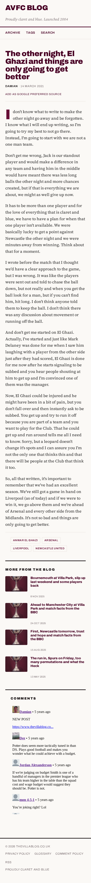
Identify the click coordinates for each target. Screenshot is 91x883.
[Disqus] (45, 759)
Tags (30, 32)
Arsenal (51, 540)
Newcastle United (50, 548)
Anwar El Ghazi (25, 540)
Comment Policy (69, 853)
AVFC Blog (26, 8)
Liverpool (21, 548)
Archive (12, 32)
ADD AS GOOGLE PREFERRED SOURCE (33, 94)
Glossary (42, 853)
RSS (8, 862)
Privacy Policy (17, 853)
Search (48, 32)
